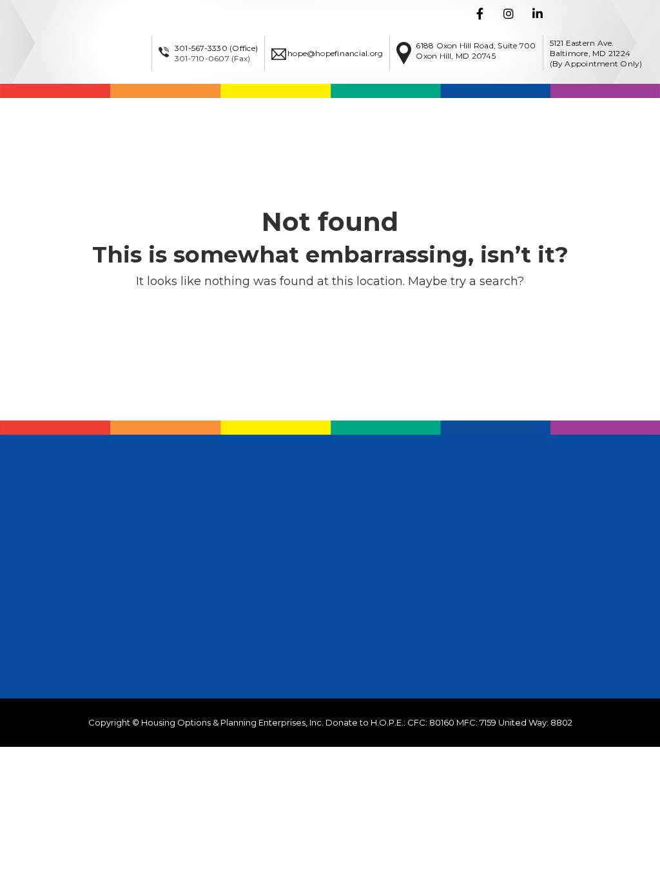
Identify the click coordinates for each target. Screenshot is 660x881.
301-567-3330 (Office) (216, 48)
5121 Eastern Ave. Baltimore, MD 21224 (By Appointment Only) (596, 53)
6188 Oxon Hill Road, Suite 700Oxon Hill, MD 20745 (476, 51)
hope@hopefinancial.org (335, 53)
